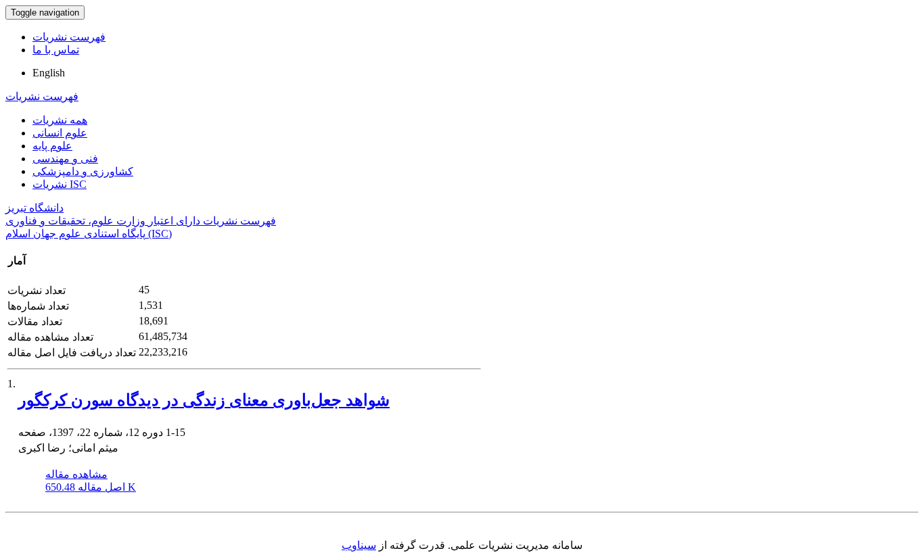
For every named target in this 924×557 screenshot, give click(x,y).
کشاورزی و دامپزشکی (82, 171)
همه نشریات (59, 120)
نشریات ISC (59, 184)
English (48, 72)
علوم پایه (52, 145)
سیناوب (359, 545)
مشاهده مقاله (76, 474)
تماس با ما (55, 49)
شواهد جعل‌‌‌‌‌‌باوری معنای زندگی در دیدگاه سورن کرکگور (204, 400)
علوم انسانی (59, 133)
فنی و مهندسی (65, 158)
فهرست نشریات (69, 37)
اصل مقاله (90, 487)
